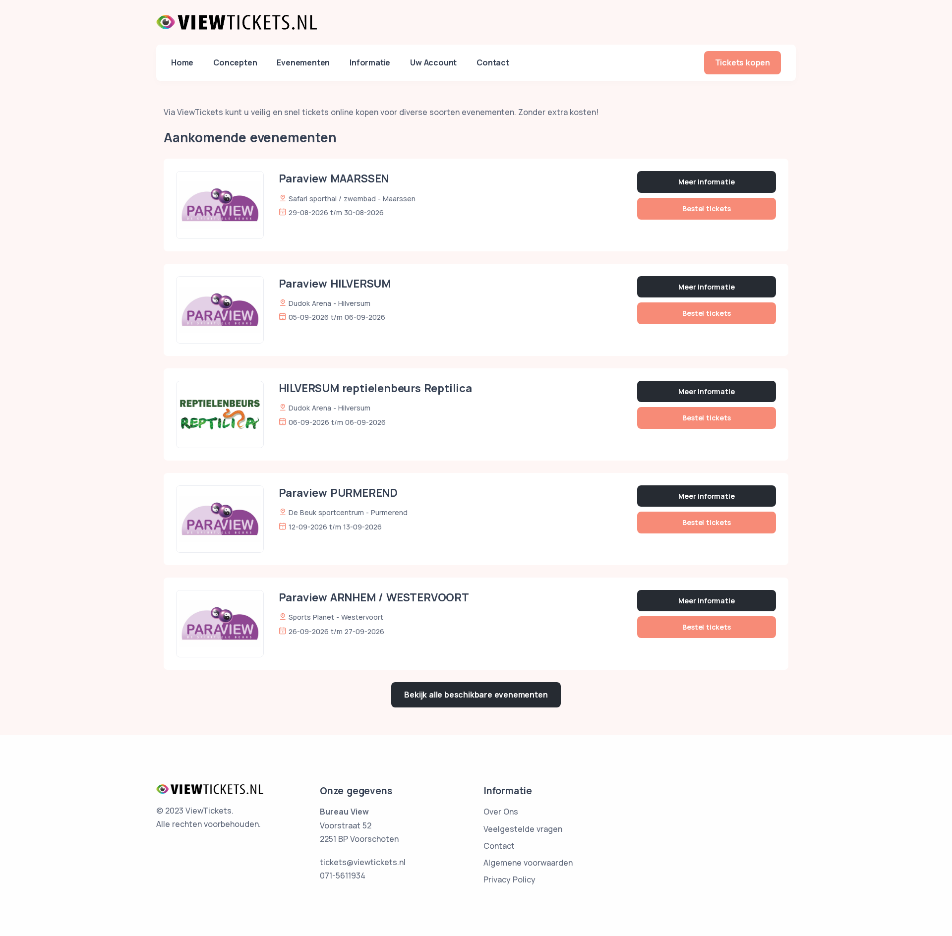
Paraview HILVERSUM (335, 283)
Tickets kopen (742, 62)
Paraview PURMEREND (338, 492)
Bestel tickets (706, 208)
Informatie (370, 62)
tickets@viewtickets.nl (363, 862)
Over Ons (500, 811)
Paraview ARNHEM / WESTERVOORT (374, 597)
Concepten (235, 62)
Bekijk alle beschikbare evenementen (475, 694)
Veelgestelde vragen (522, 828)
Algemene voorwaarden (528, 862)
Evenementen (303, 62)
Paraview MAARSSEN (334, 178)
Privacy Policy (509, 879)
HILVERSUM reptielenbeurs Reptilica (375, 388)
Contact (492, 62)
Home (182, 62)
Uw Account (433, 62)
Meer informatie (706, 181)
